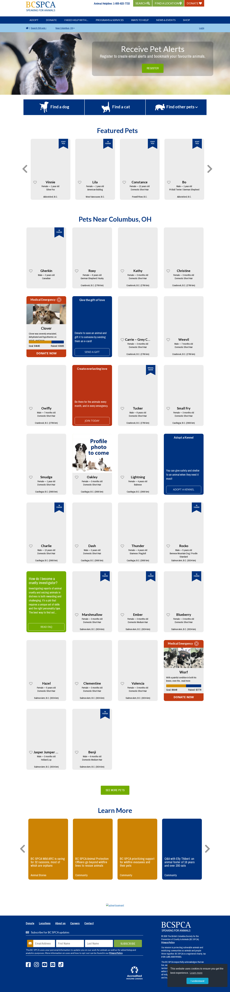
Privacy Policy (115, 953)
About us (60, 923)
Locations (45, 923)
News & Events (166, 19)
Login (201, 28)
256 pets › (38, 28)
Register (153, 68)
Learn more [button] (196, 973)
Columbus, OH (64, 28)
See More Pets (115, 790)
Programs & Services (110, 19)
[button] (142, 3)
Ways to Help (140, 19)
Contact (89, 923)
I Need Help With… (76, 19)
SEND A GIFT (92, 352)
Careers (75, 923)
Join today (92, 420)
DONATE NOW (46, 353)
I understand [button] (197, 981)
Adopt (34, 19)
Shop (186, 19)
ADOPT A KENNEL (183, 489)
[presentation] (25, 169)
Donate (51, 19)
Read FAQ (46, 627)
